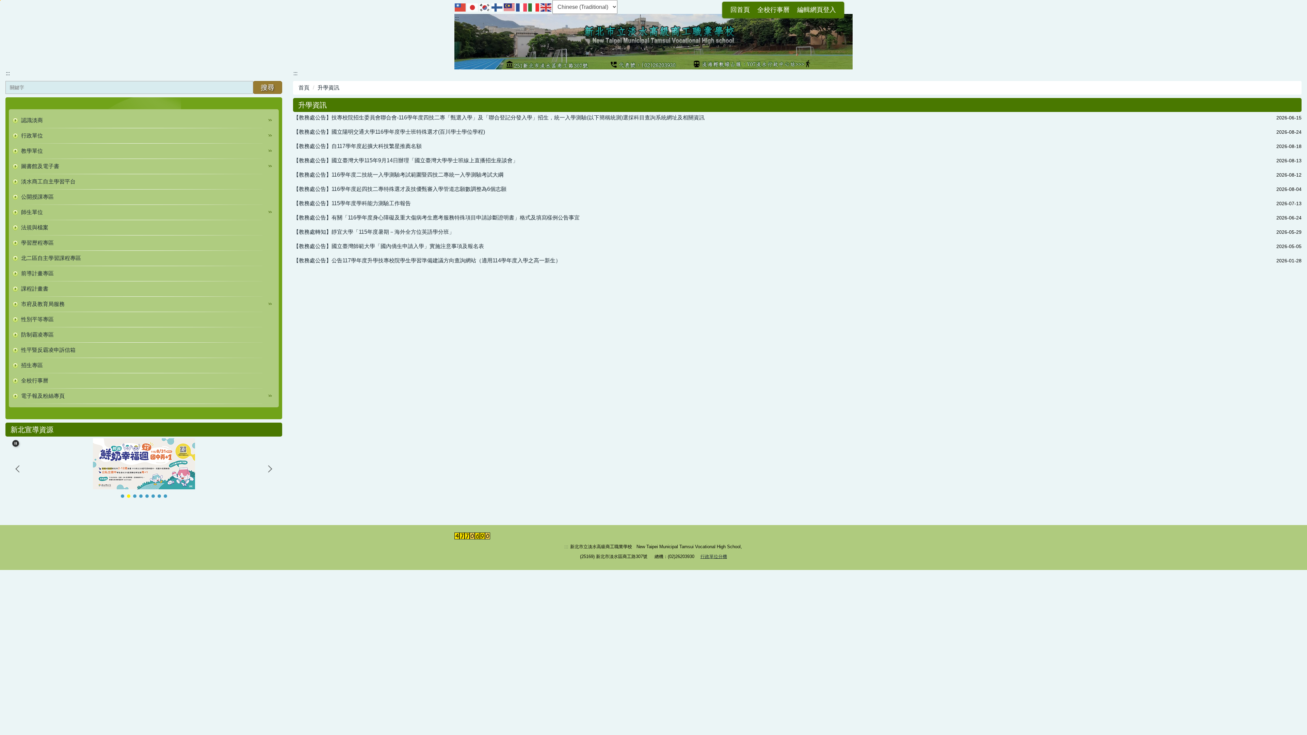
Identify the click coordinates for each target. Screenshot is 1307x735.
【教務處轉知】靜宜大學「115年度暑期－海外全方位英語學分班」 (373, 232)
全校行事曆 (773, 9)
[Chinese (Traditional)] (460, 7)
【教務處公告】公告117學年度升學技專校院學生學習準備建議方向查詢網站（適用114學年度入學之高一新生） (427, 260)
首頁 (303, 88)
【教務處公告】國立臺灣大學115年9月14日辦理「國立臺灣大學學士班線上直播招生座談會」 (405, 160)
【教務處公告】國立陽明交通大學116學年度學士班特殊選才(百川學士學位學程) (389, 132)
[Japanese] (473, 7)
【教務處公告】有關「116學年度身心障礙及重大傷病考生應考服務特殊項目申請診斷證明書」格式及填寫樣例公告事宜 (436, 217)
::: (457, 18)
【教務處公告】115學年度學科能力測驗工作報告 (352, 203)
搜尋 (267, 87)
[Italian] (534, 7)
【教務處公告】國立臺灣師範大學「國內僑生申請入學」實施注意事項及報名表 (388, 246)
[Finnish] (497, 7)
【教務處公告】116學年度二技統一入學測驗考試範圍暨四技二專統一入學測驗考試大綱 (398, 175)
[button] (143, 120)
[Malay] (509, 7)
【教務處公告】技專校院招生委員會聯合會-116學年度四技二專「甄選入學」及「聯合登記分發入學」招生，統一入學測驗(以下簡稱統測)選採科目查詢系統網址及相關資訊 (499, 117)
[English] (546, 7)
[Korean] (485, 7)
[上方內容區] (0, 0)
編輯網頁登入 (816, 9)
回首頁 (740, 9)
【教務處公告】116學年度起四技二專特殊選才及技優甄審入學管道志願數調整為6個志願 (399, 189)
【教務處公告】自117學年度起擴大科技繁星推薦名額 (357, 146)
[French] (522, 7)
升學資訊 (328, 88)
